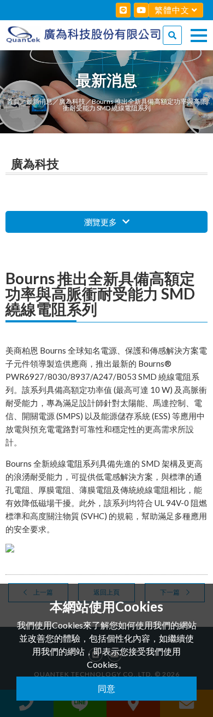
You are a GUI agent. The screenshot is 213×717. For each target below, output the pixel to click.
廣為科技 (72, 101)
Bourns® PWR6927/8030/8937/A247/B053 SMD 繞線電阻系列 (102, 376)
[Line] (123, 10)
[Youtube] (141, 10)
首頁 (13, 101)
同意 (106, 688)
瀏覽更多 (101, 222)
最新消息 (39, 101)
